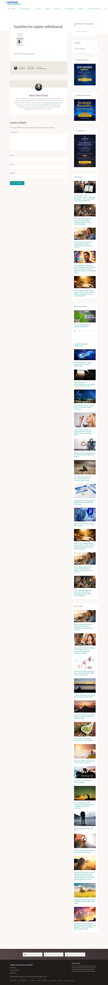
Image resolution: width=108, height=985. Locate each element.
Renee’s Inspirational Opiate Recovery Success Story (84, 851)
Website (12, 173)
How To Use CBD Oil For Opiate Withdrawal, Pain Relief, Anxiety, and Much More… (83, 432)
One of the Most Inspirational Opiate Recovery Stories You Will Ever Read (84, 716)
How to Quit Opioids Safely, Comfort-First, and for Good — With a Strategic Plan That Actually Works (84, 293)
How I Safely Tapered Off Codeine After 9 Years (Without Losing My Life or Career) (83, 244)
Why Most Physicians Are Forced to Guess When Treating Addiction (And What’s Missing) (83, 221)
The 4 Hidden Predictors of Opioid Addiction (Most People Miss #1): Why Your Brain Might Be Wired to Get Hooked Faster (85, 269)
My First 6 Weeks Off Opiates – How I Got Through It (84, 762)
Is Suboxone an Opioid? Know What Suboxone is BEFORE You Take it (84, 502)
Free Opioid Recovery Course (47, 105)
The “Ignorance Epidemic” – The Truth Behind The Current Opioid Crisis (83, 478)
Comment (13, 132)
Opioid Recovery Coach (51, 103)
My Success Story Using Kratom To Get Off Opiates (83, 739)
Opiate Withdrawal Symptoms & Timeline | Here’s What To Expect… (84, 454)
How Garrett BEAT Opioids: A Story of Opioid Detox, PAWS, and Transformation (84, 673)
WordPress (40, 976)
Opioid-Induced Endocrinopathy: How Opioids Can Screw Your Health (84, 384)
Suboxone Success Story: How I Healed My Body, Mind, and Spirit (84, 901)
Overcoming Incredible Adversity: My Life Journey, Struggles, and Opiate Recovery (83, 805)
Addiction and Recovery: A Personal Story (83, 781)
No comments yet (42, 68)
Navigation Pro (22, 976)
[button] (105, 9)
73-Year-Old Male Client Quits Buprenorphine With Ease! (84, 696)
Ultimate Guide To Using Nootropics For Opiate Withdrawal (82, 364)
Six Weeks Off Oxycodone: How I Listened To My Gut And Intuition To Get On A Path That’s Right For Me (85, 926)
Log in (45, 976)
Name (12, 155)
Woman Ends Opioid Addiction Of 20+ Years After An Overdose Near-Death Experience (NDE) (85, 650)
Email (12, 164)
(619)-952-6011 (28, 109)
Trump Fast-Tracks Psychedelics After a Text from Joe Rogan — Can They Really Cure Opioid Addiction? (84, 198)
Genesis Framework (32, 976)
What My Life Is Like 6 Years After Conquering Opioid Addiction (84, 407)
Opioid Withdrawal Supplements (81, 345)
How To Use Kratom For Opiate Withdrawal (82, 326)
